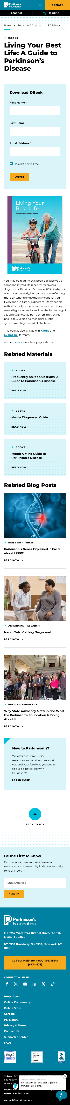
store (18, 342)
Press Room (12, 996)
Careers (9, 1013)
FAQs (7, 1042)
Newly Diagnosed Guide (29, 417)
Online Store (12, 1008)
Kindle (45, 330)
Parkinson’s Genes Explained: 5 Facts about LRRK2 (32, 551)
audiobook (11, 334)
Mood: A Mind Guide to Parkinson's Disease (28, 456)
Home (7, 25)
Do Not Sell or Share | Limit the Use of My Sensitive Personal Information (34, 1091)
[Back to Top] (35, 814)
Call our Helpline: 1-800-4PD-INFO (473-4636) (35, 962)
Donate (57, 5)
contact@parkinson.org (18, 1100)
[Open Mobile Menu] (40, 5)
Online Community (17, 1002)
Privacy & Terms (15, 1025)
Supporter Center (16, 1037)
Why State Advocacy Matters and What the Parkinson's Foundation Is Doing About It (34, 715)
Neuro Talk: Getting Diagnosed (27, 632)
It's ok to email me (27, 164)
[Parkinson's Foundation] (12, 5)
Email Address (20, 143)
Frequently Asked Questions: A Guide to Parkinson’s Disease (35, 379)
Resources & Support (29, 25)
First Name (17, 102)
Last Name (17, 123)
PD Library (54, 25)
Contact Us (11, 1031)
